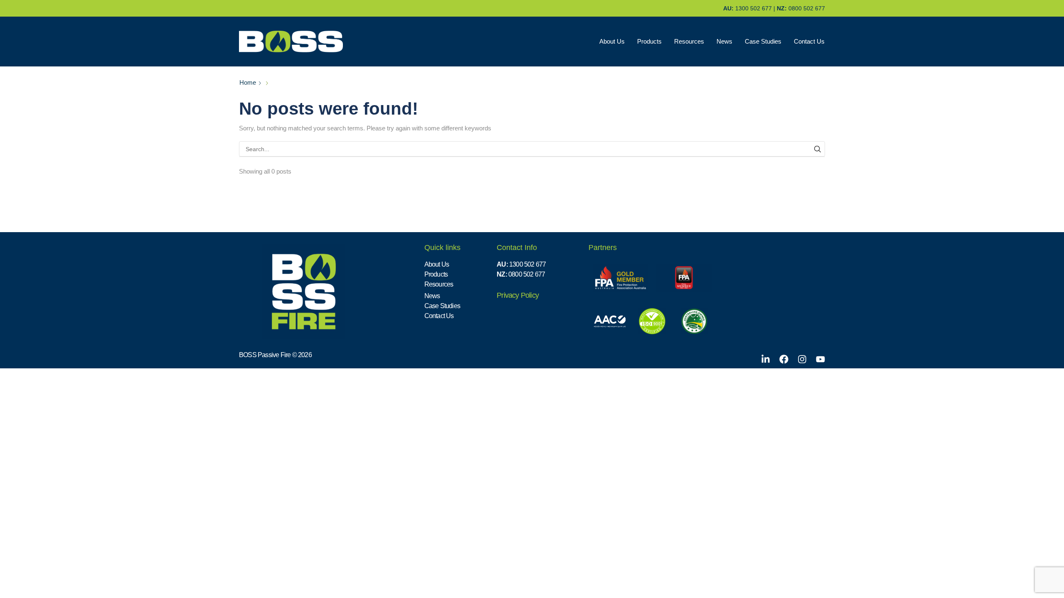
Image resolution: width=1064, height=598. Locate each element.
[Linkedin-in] (765, 359)
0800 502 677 (806, 8)
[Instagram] (802, 359)
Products (649, 41)
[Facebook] (783, 359)
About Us (612, 41)
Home (247, 82)
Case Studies (763, 41)
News (724, 41)
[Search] (817, 149)
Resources (689, 41)
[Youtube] (820, 359)
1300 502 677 (753, 8)
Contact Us (809, 41)
